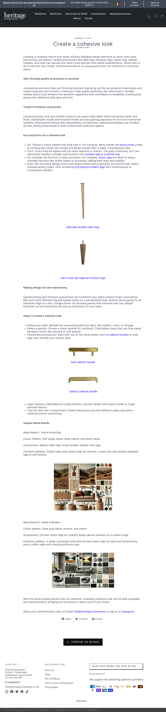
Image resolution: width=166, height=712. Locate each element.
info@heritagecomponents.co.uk (22, 687)
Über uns (49, 670)
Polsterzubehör (98, 14)
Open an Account (155, 3)
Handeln (89, 18)
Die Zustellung (52, 678)
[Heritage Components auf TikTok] (27, 691)
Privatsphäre (51, 687)
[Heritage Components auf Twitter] (16, 691)
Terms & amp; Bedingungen (59, 683)
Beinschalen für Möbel (76, 14)
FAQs (47, 674)
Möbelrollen (56, 14)
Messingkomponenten (120, 14)
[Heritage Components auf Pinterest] (21, 691)
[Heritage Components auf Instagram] (6, 691)
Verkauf (77, 18)
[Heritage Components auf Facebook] (11, 691)
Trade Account (134, 3)
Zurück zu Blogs (84, 642)
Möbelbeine (40, 14)
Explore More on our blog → (116, 666)
